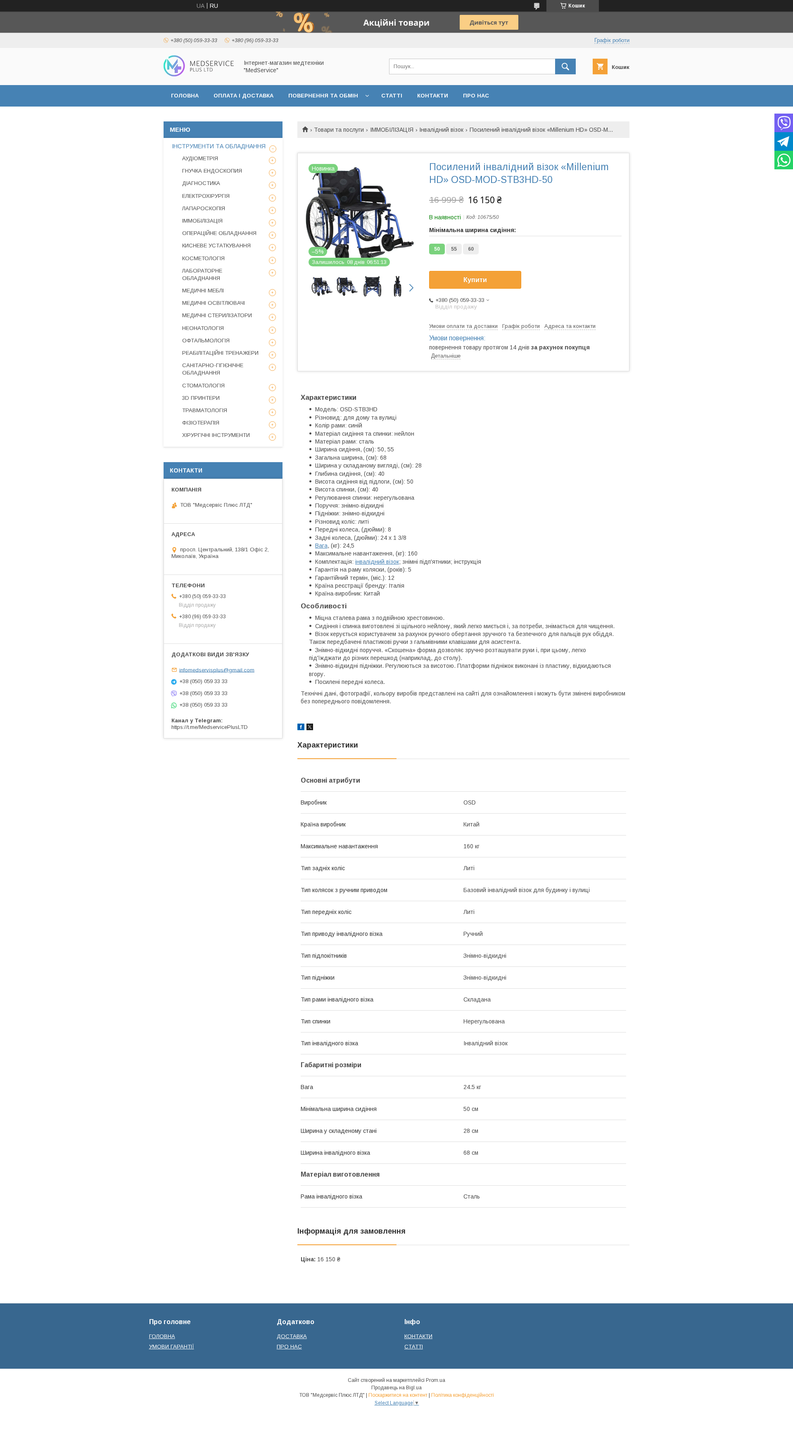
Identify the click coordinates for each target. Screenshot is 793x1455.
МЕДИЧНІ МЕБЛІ (203, 290)
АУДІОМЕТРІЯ (200, 158)
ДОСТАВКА (292, 1336)
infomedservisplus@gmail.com (216, 670)
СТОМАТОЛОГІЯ (203, 385)
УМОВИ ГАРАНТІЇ (171, 1346)
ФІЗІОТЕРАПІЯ (200, 423)
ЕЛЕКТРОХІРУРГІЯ (206, 196)
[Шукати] (565, 66)
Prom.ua (435, 1380)
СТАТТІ (391, 96)
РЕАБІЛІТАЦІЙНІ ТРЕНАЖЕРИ (220, 353)
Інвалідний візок (441, 129)
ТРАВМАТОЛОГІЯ (204, 410)
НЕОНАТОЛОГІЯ (203, 328)
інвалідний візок (377, 561)
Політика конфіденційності (462, 1395)
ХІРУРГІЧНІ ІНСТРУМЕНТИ (216, 435)
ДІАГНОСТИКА (201, 183)
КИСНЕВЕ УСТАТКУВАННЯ (216, 245)
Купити (475, 279)
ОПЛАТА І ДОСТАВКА (243, 96)
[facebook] (300, 728)
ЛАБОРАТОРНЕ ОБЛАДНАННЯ (202, 274)
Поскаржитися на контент (397, 1395)
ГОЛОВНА (185, 96)
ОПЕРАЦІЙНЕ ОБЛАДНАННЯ (219, 233)
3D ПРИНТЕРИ (201, 398)
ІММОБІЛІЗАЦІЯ (391, 129)
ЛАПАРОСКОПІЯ (203, 208)
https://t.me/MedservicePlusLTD (209, 727)
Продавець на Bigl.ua (396, 1388)
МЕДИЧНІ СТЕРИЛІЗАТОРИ (217, 315)
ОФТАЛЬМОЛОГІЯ (206, 340)
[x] (309, 728)
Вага (321, 545)
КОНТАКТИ (432, 96)
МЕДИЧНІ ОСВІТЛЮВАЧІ (213, 303)
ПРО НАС (476, 96)
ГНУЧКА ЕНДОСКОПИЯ (212, 171)
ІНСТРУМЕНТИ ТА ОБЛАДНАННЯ (219, 146)
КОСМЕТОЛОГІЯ (203, 258)
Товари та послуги (339, 129)
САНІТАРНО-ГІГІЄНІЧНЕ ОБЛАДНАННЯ (212, 369)
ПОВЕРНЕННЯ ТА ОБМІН (323, 96)
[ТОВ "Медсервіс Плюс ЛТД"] (199, 74)
